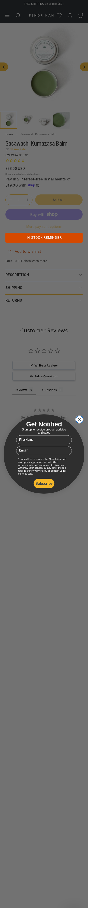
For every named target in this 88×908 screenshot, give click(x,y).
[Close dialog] (79, 419)
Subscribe (44, 484)
